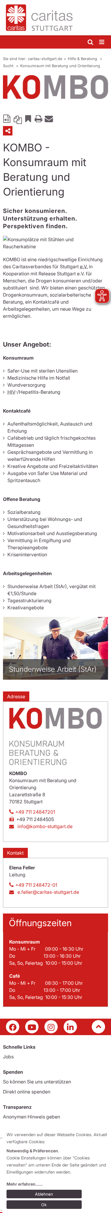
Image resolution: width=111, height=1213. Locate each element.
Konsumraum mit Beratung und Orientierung (60, 65)
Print (38, 118)
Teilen (7, 130)
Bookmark (28, 118)
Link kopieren (17, 118)
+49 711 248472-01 (36, 885)
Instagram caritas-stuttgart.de (51, 1026)
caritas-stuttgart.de (45, 58)
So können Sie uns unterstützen (37, 1082)
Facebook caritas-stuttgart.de (12, 1026)
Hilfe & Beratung (83, 58)
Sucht (9, 65)
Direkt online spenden (26, 1092)
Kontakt (15, 853)
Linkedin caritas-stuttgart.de (70, 1026)
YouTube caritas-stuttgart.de (31, 1026)
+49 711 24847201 (35, 812)
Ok (44, 1204)
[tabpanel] (55, 87)
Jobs (8, 1057)
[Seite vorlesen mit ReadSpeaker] (7, 118)
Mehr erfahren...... (25, 1183)
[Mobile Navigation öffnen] (102, 42)
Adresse (16, 696)
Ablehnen (44, 1194)
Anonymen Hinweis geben (31, 1117)
